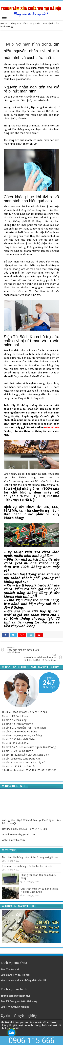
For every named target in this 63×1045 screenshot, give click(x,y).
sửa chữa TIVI (26, 611)
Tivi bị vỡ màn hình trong (27, 44)
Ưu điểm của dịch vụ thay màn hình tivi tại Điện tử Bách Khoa (40, 657)
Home (3, 23)
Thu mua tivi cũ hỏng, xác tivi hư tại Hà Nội (27, 866)
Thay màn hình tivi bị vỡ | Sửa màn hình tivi (23, 650)
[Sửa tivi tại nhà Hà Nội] (31, 10)
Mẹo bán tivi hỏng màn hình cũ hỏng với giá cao (30, 857)
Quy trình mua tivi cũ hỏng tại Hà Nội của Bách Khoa (39, 890)
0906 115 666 (32, 1040)
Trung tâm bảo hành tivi (15, 995)
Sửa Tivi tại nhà (10, 969)
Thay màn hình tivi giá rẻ (25, 23)
